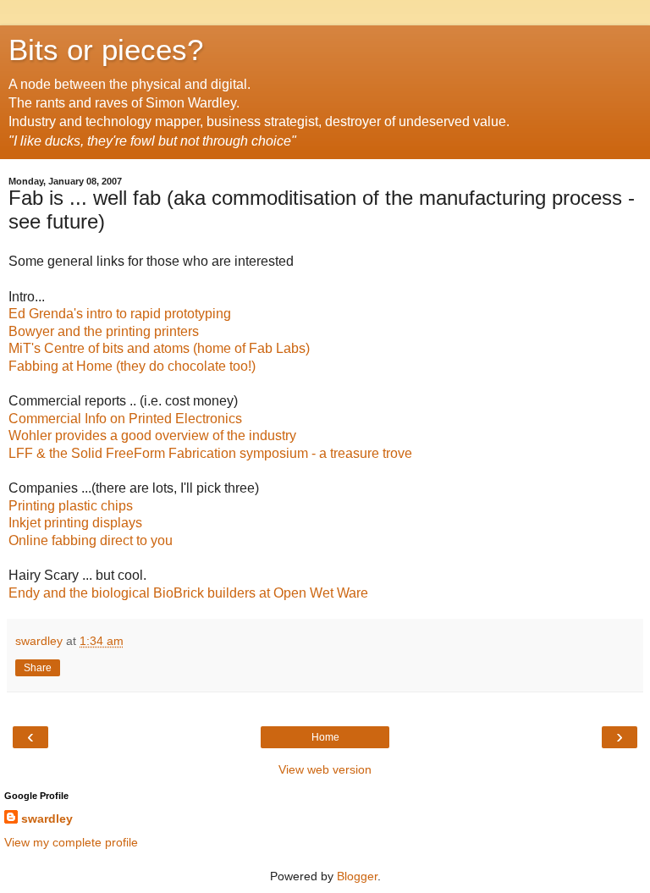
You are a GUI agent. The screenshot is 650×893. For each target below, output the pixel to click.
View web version (325, 769)
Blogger (357, 876)
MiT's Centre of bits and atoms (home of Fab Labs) (159, 348)
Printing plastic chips (70, 506)
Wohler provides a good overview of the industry (152, 435)
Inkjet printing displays (75, 522)
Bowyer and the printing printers (103, 331)
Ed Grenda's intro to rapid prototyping (119, 313)
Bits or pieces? (105, 50)
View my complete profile (71, 842)
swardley (47, 818)
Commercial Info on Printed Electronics (125, 418)
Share (38, 668)
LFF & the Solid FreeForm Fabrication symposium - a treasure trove (210, 453)
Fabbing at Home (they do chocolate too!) (132, 366)
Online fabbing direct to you (90, 540)
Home (325, 737)
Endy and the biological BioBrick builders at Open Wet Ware (188, 593)
